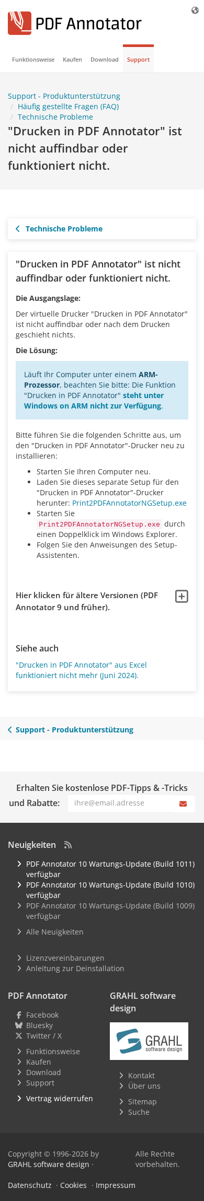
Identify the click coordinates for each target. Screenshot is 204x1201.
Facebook (42, 1015)
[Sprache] (195, 10)
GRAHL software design (48, 1164)
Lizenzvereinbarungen (65, 958)
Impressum (115, 1185)
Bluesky (39, 1025)
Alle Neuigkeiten (55, 932)
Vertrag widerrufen (59, 1098)
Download (104, 59)
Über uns (144, 1086)
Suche (139, 1112)
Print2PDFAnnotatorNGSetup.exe (129, 503)
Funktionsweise (33, 59)
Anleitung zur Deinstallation (75, 968)
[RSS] (68, 844)
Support (138, 59)
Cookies (73, 1185)
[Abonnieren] (184, 804)
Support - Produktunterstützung (74, 729)
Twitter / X (44, 1036)
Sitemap (142, 1101)
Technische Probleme (63, 229)
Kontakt (141, 1075)
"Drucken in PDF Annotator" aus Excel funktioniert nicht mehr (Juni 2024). (81, 670)
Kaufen (72, 59)
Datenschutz (30, 1185)
